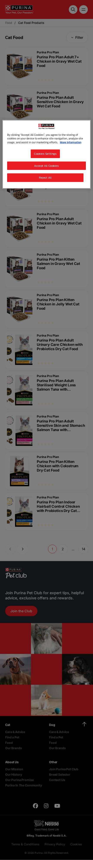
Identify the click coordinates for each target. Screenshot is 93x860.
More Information (70, 142)
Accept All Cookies (46, 165)
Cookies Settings (45, 153)
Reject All (45, 177)
